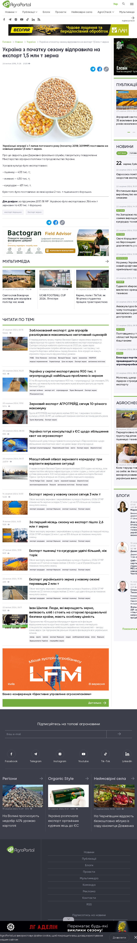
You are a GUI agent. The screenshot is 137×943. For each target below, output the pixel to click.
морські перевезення (38, 361)
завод (32, 637)
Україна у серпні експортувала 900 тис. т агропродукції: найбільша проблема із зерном (66, 373)
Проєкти (60, 12)
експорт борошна (13, 212)
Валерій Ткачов (64, 358)
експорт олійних (36, 390)
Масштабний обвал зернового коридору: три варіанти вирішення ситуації (65, 461)
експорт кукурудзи (37, 509)
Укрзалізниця (54, 361)
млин (93, 637)
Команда (89, 884)
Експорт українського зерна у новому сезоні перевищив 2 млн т (64, 581)
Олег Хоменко (41, 358)
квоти (73, 448)
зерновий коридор (68, 481)
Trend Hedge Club (37, 481)
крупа (38, 637)
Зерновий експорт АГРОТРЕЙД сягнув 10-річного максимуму (68, 406)
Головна (7, 42)
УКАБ (32, 358)
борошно (100, 637)
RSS (89, 904)
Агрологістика (96, 448)
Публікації (89, 858)
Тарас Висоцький (76, 390)
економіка (83, 358)
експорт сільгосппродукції (40, 448)
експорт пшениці (69, 509)
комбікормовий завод (81, 637)
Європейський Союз (61, 448)
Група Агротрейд (36, 420)
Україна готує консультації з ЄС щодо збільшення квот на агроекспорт (68, 433)
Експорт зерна (34, 212)
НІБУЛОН (92, 358)
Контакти (89, 897)
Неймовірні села (82, 12)
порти (74, 358)
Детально (94, 702)
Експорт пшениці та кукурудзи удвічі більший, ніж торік (68, 553)
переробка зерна (57, 641)
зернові (49, 481)
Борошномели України (39, 641)
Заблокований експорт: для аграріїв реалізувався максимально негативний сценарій (68, 332)
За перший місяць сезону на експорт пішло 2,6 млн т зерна (66, 524)
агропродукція (62, 390)
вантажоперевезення (39, 485)
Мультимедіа (89, 878)
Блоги (46, 12)
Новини (19, 42)
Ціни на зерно (67, 361)
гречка (45, 637)
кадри (68, 637)
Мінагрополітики (36, 394)
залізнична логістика (96, 361)
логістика (52, 358)
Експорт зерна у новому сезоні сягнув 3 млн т (65, 494)
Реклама (89, 891)
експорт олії (50, 390)
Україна (31, 42)
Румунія (53, 485)
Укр (115, 4)
